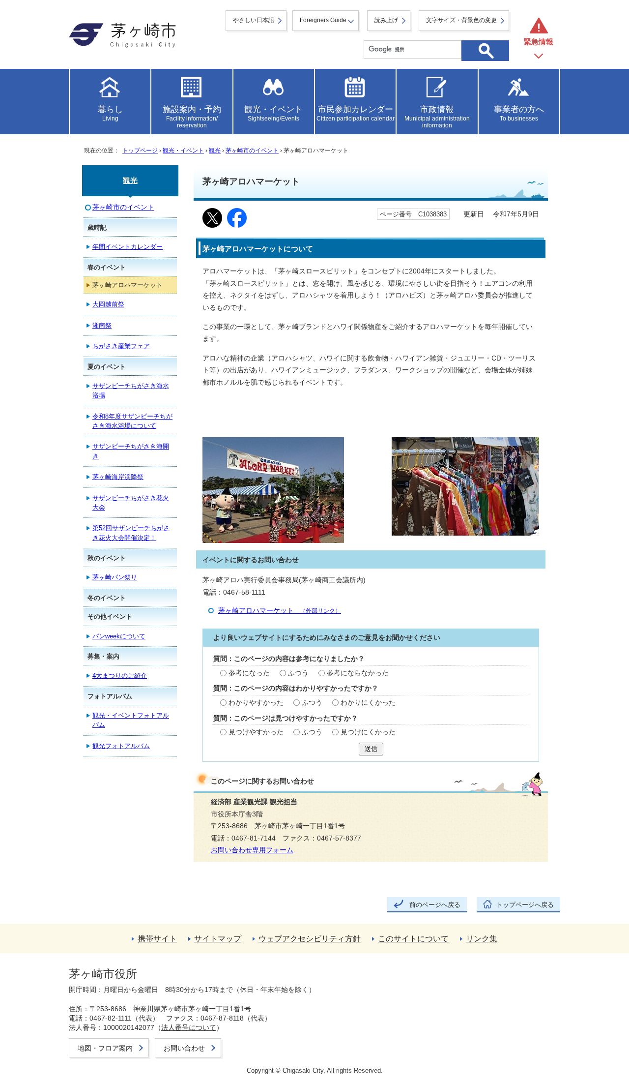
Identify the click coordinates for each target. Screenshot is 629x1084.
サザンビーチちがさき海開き (130, 451)
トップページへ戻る (525, 904)
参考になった (249, 673)
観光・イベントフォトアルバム (130, 720)
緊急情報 (538, 41)
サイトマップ (217, 938)
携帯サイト (157, 938)
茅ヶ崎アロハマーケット (279, 610)
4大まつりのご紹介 (119, 675)
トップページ (140, 150)
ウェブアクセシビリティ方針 (309, 938)
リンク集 (481, 938)
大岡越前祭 (108, 304)
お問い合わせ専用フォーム (252, 850)
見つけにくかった (368, 732)
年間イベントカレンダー (127, 246)
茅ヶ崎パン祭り (114, 577)
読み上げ (386, 20)
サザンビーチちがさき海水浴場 (130, 390)
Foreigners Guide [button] (323, 20)
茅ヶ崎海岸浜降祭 (117, 477)
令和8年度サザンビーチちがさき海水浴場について (132, 421)
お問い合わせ (184, 1048)
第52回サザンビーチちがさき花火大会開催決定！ (131, 532)
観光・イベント (183, 150)
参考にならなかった (358, 673)
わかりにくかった (368, 702)
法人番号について (188, 1027)
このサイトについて (413, 938)
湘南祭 (102, 325)
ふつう (298, 673)
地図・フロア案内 (105, 1048)
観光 (215, 150)
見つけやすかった (256, 732)
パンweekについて (118, 636)
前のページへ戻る (434, 904)
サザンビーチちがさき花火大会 (130, 502)
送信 (371, 749)
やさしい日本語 (253, 20)
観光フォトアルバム (121, 746)
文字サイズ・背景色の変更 (461, 20)
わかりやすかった (256, 702)
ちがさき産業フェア (121, 346)
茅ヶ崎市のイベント (252, 150)
